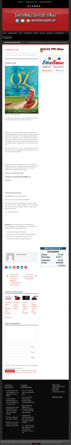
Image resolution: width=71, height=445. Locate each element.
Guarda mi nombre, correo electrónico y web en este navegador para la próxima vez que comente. (21, 366)
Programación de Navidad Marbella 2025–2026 (28, 417)
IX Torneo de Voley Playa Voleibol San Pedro (28, 392)
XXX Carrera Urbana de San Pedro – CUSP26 (12, 418)
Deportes (50, 33)
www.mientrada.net (12, 199)
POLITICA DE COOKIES (58, 392)
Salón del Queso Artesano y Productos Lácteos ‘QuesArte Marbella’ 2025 (28, 399)
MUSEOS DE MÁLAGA (31, 2)
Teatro (35, 33)
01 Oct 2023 (14, 53)
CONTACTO (20, 2)
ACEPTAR (36, 443)
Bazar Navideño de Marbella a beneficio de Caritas (28, 420)
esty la (23, 397)
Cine (20, 33)
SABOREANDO (7, 38)
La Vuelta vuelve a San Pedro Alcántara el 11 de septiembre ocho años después (12, 393)
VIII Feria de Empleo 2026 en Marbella (28, 411)
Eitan (23, 390)
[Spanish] (41, 51)
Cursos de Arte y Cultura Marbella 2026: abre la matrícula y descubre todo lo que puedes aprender (12, 410)
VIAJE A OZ (12, 49)
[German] (53, 49)
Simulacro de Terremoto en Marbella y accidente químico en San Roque (15, 281)
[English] (47, 49)
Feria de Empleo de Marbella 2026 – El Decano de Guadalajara (28, 407)
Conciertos (27, 33)
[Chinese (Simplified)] (44, 49)
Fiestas (42, 33)
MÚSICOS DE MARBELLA (46, 2)
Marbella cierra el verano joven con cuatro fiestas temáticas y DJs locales (12, 423)
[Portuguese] (59, 49)
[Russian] (62, 49)
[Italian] (56, 49)
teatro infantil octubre (15, 55)
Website (33, 357)
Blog (4, 33)
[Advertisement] (19, 126)
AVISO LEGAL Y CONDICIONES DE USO (58, 385)
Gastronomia (59, 33)
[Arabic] (41, 49)
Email (32, 352)
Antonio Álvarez (25, 53)
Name (32, 347)
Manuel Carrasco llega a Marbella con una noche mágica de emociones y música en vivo (28, 429)
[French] (50, 49)
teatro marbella (26, 55)
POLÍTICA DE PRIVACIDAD (55, 389)
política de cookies (37, 442)
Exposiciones (12, 33)
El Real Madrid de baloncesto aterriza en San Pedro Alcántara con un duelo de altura (42, 42)
